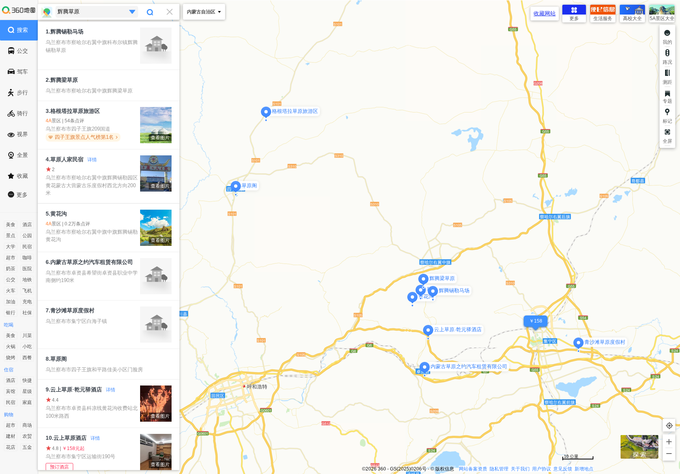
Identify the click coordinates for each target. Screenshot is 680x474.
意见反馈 (562, 469)
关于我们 (520, 469)
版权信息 (444, 469)
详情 (92, 159)
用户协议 (541, 469)
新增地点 (584, 469)
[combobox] (108, 12)
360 (382, 469)
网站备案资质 (473, 469)
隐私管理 (499, 469)
